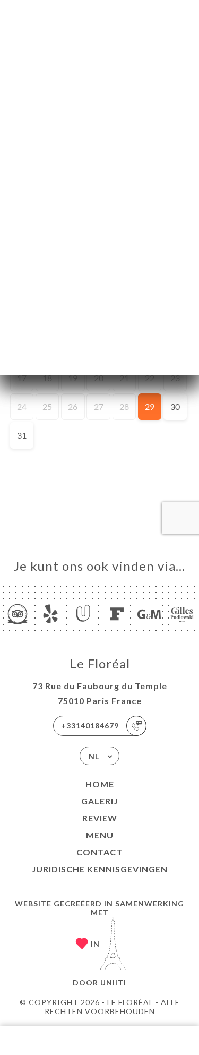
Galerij (99, 801)
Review (99, 818)
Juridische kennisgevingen (100, 869)
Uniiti (113, 982)
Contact (99, 852)
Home (99, 784)
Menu (100, 835)
